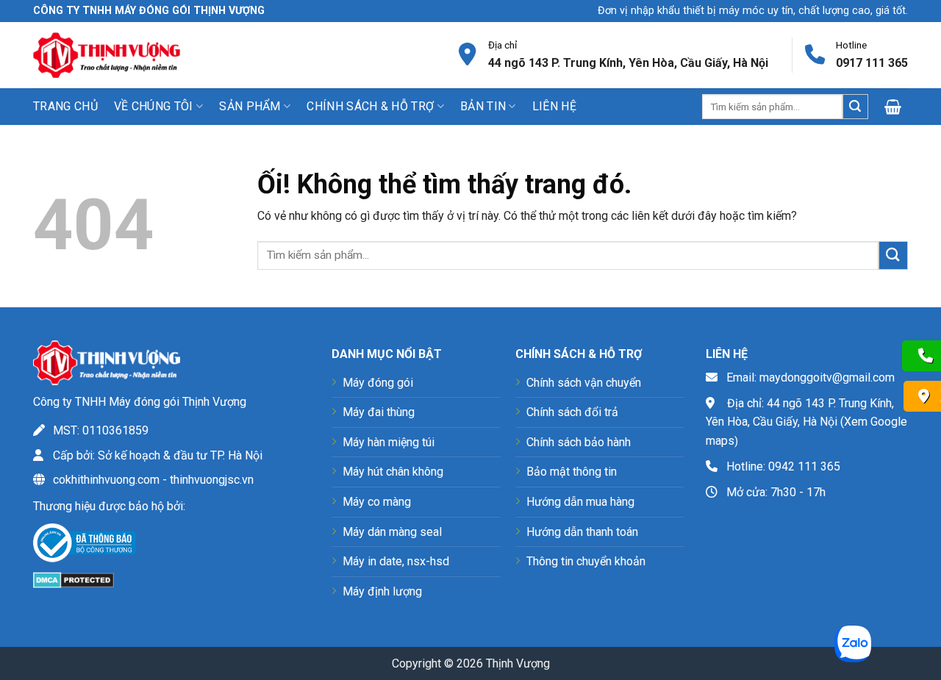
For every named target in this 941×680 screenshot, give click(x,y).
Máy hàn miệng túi (388, 442)
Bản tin (483, 106)
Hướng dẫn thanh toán (582, 532)
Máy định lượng (382, 591)
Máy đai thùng (379, 412)
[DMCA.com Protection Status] (73, 579)
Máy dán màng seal (392, 532)
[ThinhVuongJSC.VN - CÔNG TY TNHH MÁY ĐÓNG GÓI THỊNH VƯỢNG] (106, 55)
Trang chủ (65, 106)
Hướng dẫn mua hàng (580, 502)
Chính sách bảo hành (578, 442)
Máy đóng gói (378, 383)
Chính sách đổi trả (572, 412)
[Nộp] (854, 106)
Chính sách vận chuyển (583, 383)
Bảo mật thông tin (571, 472)
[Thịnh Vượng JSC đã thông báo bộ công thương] (84, 546)
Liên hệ (554, 106)
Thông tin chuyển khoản (585, 561)
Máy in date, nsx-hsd (396, 561)
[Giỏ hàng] (896, 106)
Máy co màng (377, 502)
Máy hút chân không (393, 472)
